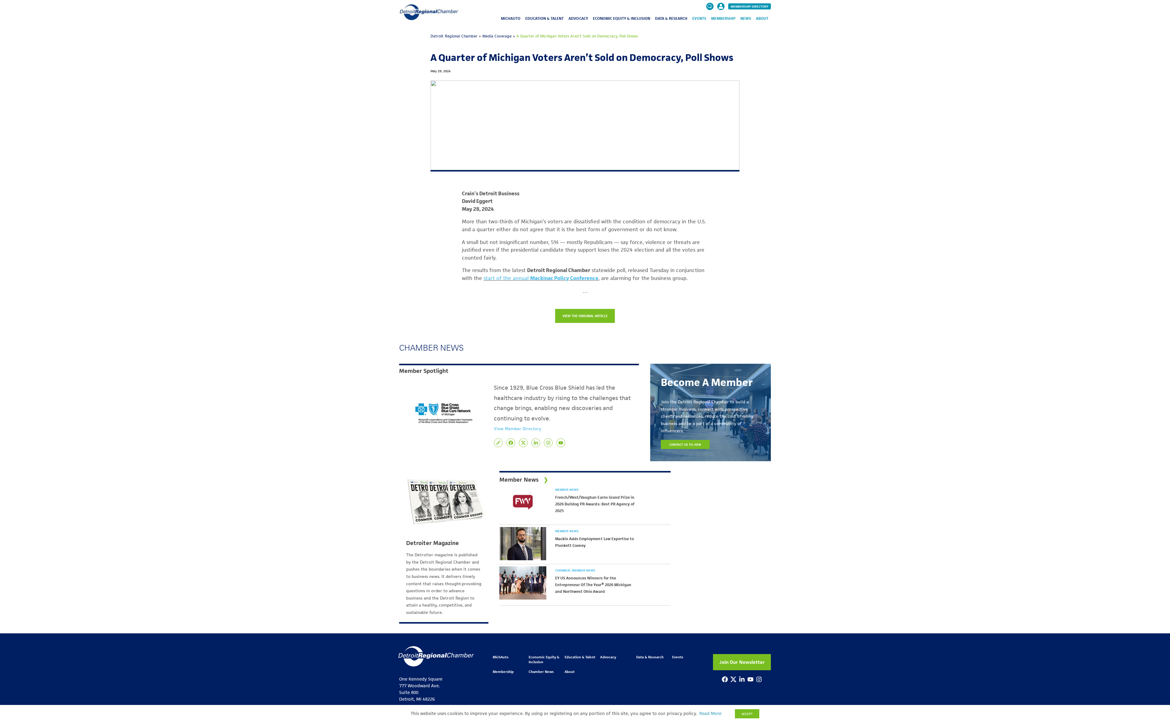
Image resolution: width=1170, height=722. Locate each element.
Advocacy (578, 18)
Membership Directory (749, 6)
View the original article (585, 315)
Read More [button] (710, 713)
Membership (723, 18)
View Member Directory (517, 428)
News (745, 18)
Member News (567, 489)
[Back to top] (1155, 678)
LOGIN (720, 25)
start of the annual (507, 278)
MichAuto (510, 18)
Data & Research (671, 18)
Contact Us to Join (685, 444)
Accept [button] (747, 714)
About (762, 18)
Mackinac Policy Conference (564, 278)
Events (699, 18)
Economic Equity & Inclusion (622, 18)
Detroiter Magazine (432, 543)
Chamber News (541, 671)
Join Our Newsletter (742, 662)
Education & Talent (544, 18)
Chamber (563, 570)
